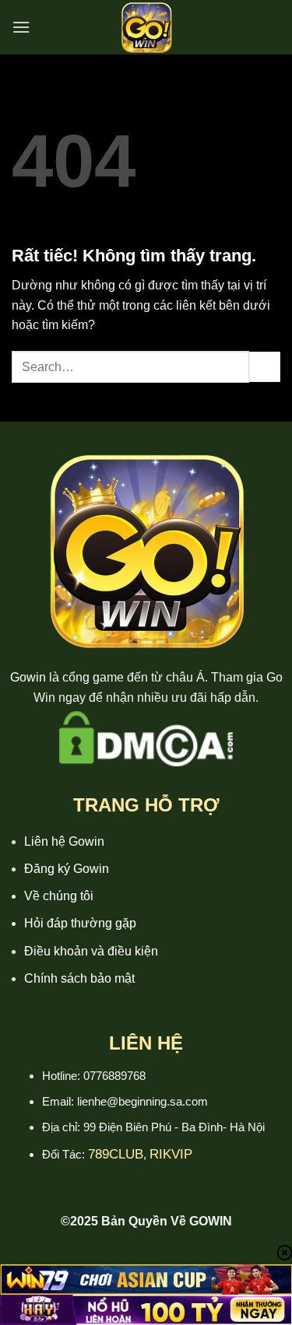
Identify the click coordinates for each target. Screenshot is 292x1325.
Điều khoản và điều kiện (91, 951)
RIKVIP (171, 1154)
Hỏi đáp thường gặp (80, 923)
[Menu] (21, 27)
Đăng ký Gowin (66, 868)
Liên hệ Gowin (64, 841)
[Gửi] (264, 367)
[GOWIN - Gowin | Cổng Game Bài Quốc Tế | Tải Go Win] (146, 27)
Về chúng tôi (58, 896)
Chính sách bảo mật (79, 978)
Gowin (28, 677)
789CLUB (115, 1154)
